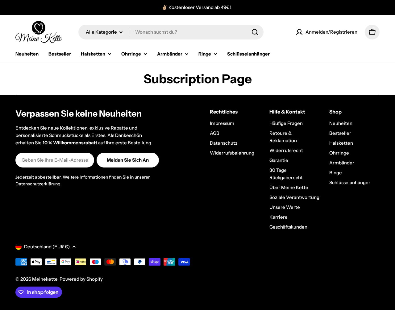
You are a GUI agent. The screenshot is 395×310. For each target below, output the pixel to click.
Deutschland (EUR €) (47, 247)
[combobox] (171, 32)
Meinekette (44, 279)
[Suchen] (255, 32)
